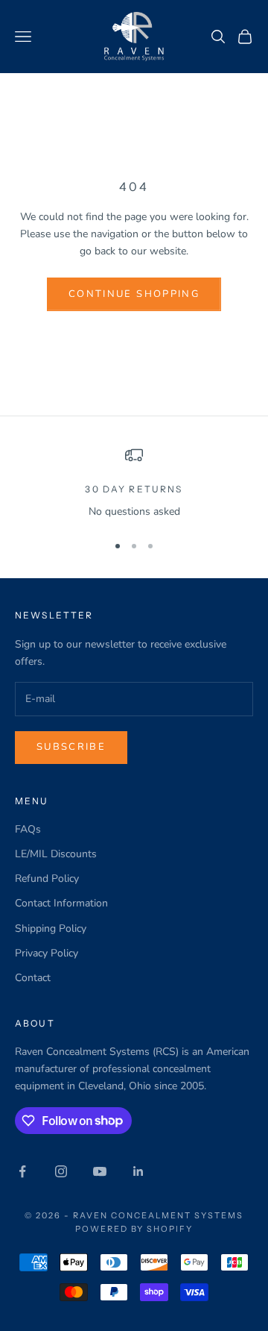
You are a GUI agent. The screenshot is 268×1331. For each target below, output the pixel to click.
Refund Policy (47, 878)
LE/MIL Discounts (56, 854)
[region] (134, 483)
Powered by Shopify (134, 1229)
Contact (33, 978)
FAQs (28, 829)
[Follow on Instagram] (61, 1171)
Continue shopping (134, 294)
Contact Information (61, 903)
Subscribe (71, 747)
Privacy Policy (46, 953)
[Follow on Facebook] (22, 1171)
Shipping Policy (50, 928)
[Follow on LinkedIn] (138, 1171)
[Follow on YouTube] (99, 1171)
